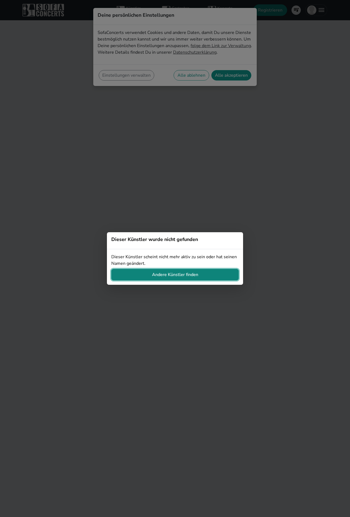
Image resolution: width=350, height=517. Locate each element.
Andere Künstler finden (175, 275)
